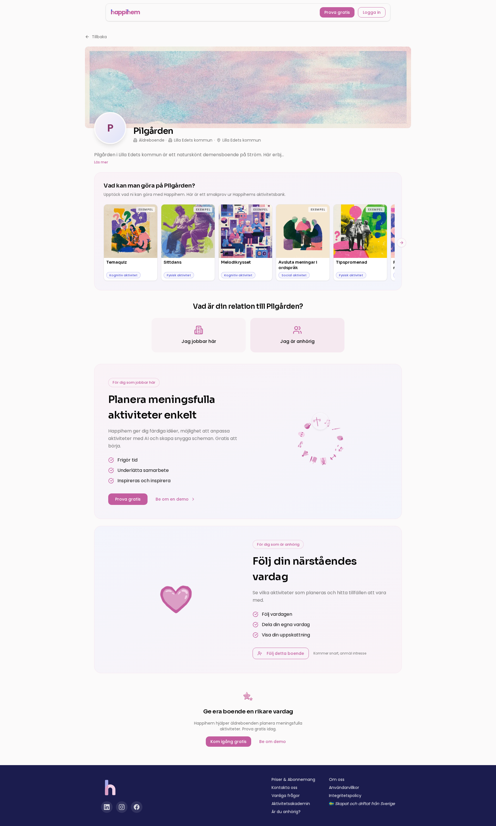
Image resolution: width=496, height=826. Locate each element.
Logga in (372, 12)
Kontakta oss (284, 787)
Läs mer (101, 162)
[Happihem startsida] (125, 12)
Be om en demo (172, 499)
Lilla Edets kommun (193, 140)
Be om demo (272, 741)
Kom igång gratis (228, 741)
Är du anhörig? (286, 812)
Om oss (336, 779)
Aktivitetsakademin (291, 803)
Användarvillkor (344, 787)
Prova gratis (337, 12)
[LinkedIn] (107, 807)
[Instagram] (121, 807)
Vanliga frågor (286, 795)
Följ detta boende (285, 653)
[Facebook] (136, 807)
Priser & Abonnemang (293, 779)
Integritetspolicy (345, 795)
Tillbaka (99, 37)
